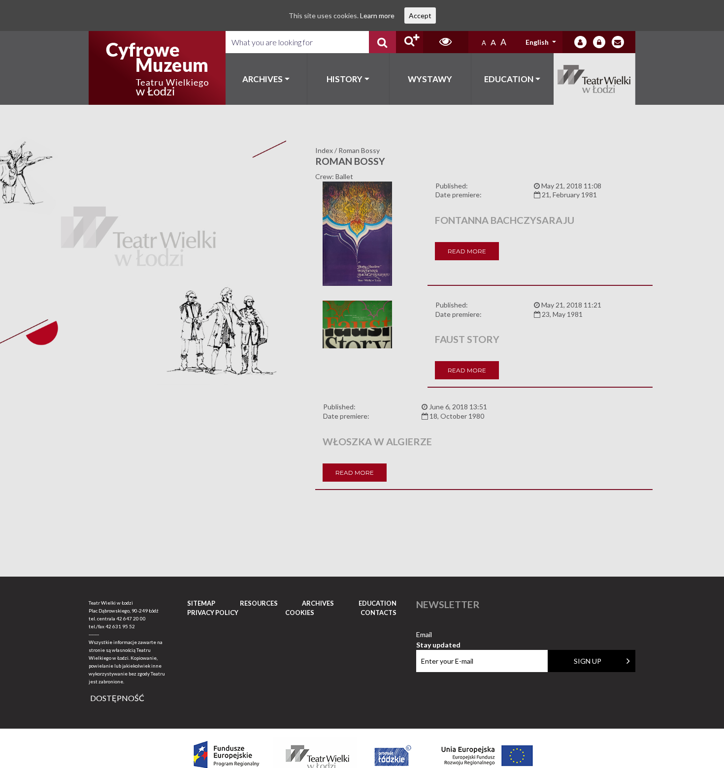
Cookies (299, 612)
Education (508, 79)
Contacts (378, 612)
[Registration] (599, 42)
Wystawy (430, 79)
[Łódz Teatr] (157, 68)
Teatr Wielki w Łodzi (595, 79)
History (344, 79)
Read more (467, 251)
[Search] (382, 42)
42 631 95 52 (120, 626)
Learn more (377, 15)
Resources (259, 603)
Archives (262, 79)
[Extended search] (409, 42)
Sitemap (201, 603)
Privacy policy (212, 612)
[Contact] (618, 42)
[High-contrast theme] (445, 42)
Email (438, 635)
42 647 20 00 (131, 618)
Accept (420, 15)
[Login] (580, 42)
